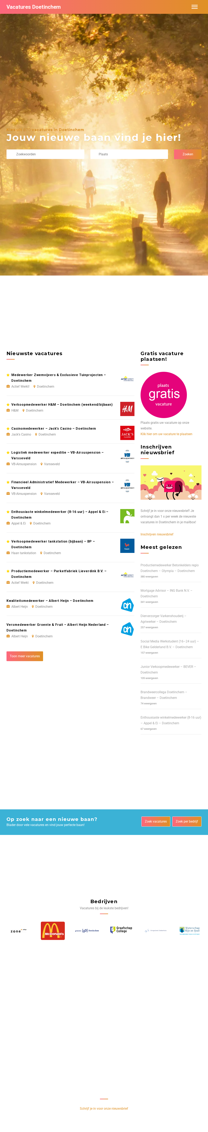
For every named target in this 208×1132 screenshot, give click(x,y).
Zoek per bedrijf (187, 821)
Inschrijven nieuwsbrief (157, 534)
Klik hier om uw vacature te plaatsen (166, 434)
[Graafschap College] (87, 931)
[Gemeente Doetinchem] (53, 931)
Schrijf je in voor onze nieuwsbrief (104, 1108)
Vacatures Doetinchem (33, 7)
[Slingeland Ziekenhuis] (121, 931)
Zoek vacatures (156, 821)
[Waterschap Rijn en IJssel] (155, 931)
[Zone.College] (190, 931)
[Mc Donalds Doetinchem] (19, 931)
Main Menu (195, 7)
